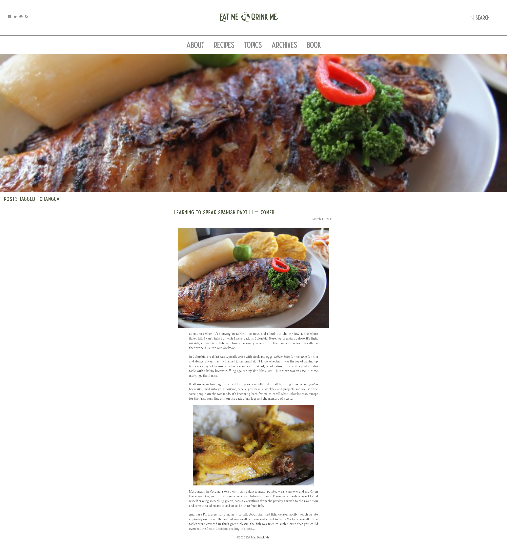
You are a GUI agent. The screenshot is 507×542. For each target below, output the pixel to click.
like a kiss (266, 371)
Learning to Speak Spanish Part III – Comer (224, 212)
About (195, 44)
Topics (253, 44)
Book (314, 44)
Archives (284, 44)
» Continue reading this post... (234, 529)
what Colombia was (294, 394)
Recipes (224, 44)
